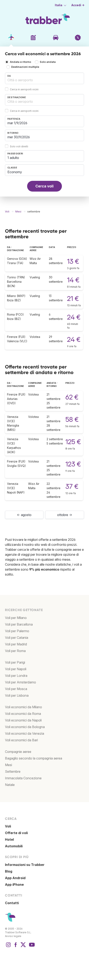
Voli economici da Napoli (23, 720)
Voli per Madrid (16, 644)
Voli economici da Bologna (25, 727)
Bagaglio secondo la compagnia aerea (33, 758)
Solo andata (48, 61)
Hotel (9, 839)
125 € (73, 442)
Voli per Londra (16, 676)
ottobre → (64, 515)
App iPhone (14, 884)
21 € (73, 298)
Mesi (8, 765)
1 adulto (13, 158)
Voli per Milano (16, 618)
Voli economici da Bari (21, 740)
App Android (15, 878)
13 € (73, 261)
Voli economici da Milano (23, 707)
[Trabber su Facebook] (15, 947)
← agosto (24, 515)
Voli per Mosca (16, 689)
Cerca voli (44, 186)
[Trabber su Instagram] (8, 947)
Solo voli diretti (19, 146)
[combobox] (44, 78)
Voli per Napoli (15, 669)
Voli (8, 826)
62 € (71, 397)
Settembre (12, 771)
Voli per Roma (15, 651)
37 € (71, 486)
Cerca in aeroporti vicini (24, 89)
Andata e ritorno (20, 61)
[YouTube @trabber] (31, 947)
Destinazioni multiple (25, 66)
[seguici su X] (23, 947)
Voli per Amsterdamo (20, 682)
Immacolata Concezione (23, 778)
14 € (73, 280)
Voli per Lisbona (17, 695)
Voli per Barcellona (19, 624)
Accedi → (77, 5)
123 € (73, 464)
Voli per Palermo (17, 631)
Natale (10, 785)
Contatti (12, 903)
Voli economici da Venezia (24, 733)
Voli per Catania (16, 637)
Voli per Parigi (15, 662)
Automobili (14, 846)
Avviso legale (13, 936)
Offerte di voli (16, 833)
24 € (74, 317)
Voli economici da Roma (23, 714)
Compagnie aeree (18, 752)
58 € (72, 419)
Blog (8, 871)
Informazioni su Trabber (24, 865)
